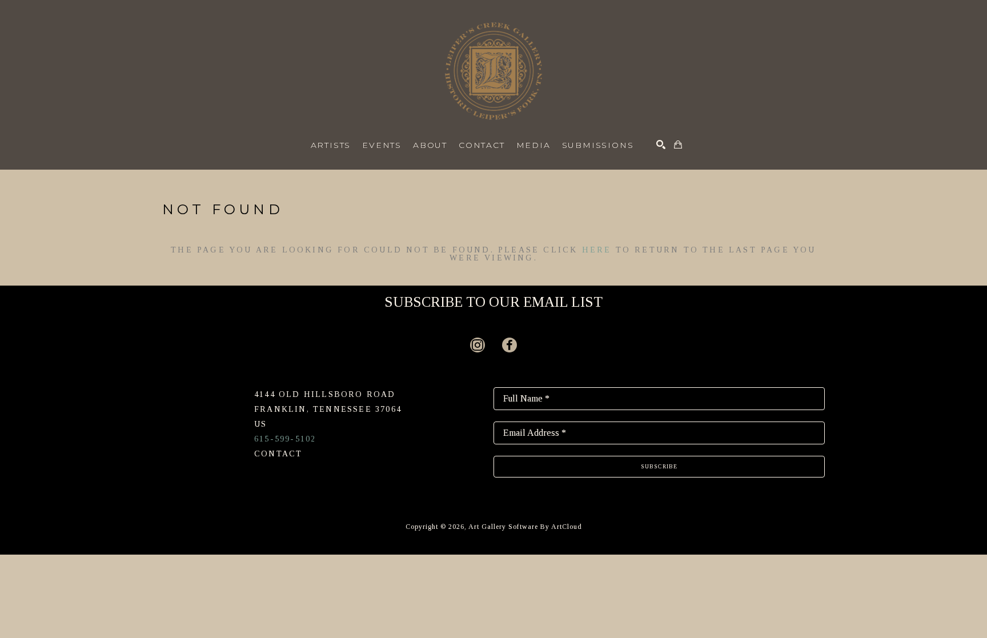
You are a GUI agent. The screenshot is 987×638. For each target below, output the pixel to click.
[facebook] (509, 345)
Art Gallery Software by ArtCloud (525, 527)
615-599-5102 (285, 439)
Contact (278, 454)
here (597, 250)
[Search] (660, 144)
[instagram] (477, 345)
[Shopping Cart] (678, 144)
